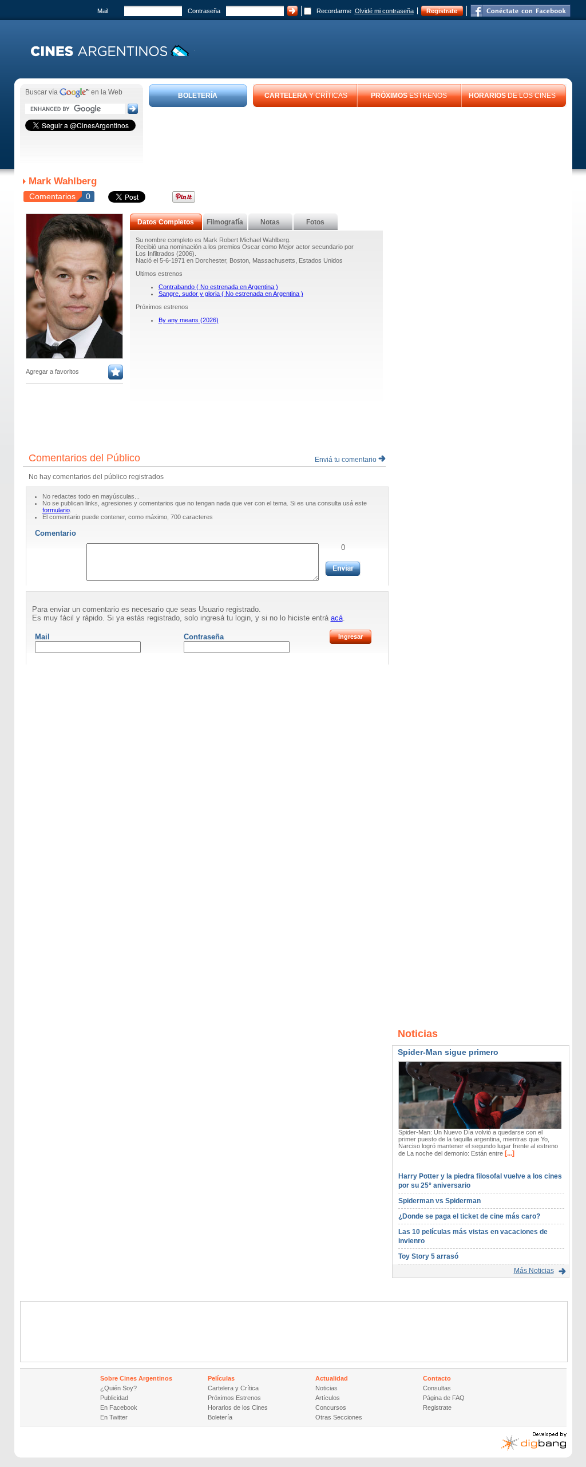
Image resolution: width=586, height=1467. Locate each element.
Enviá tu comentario (346, 460)
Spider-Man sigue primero (448, 1052)
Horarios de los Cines (238, 1407)
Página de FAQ (444, 1397)
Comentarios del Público (84, 458)
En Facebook (118, 1407)
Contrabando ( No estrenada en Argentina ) (218, 286)
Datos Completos (165, 222)
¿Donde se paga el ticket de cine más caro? (469, 1216)
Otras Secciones (338, 1417)
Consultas (437, 1388)
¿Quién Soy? (118, 1388)
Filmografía (225, 222)
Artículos (327, 1397)
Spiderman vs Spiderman (439, 1201)
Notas (270, 222)
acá (337, 618)
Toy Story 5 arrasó (428, 1256)
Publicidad (114, 1397)
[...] (508, 1153)
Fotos (315, 222)
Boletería (220, 1417)
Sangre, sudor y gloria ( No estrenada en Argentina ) (231, 293)
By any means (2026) (189, 320)
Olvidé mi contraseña (384, 10)
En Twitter (114, 1417)
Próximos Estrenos (234, 1397)
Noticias (326, 1388)
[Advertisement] (357, 138)
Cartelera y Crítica (233, 1388)
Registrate (441, 10)
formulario (56, 510)
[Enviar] (343, 569)
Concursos (330, 1407)
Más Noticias (534, 1271)
